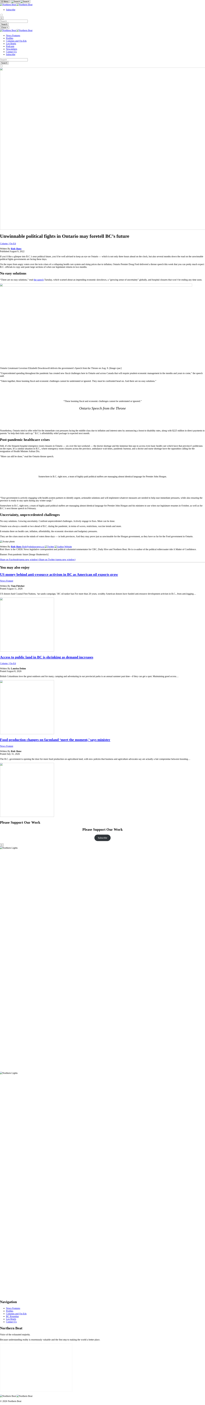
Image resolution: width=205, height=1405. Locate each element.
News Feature (6, 581)
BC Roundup (12, 1316)
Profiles (9, 38)
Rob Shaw (16, 248)
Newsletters (11, 49)
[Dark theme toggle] (1, 15)
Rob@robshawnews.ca (33, 546)
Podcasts (10, 46)
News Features (13, 35)
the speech (39, 279)
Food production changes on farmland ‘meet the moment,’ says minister (55, 740)
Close (4, 27)
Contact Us (11, 51)
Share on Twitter (57, 559)
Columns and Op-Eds (16, 41)
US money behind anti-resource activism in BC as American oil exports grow (59, 574)
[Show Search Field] (20, 1)
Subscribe (10, 9)
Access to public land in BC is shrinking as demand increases (46, 657)
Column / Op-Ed (8, 243)
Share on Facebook (19, 559)
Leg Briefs (11, 43)
